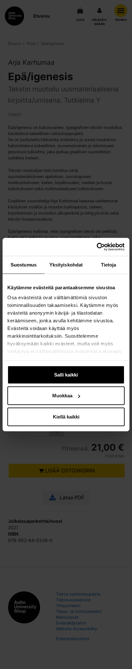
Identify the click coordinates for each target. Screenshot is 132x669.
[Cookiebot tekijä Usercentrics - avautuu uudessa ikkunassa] (97, 247)
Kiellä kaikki (66, 416)
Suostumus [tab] (24, 264)
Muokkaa (62, 395)
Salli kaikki (66, 374)
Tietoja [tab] (108, 264)
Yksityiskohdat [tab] (66, 264)
